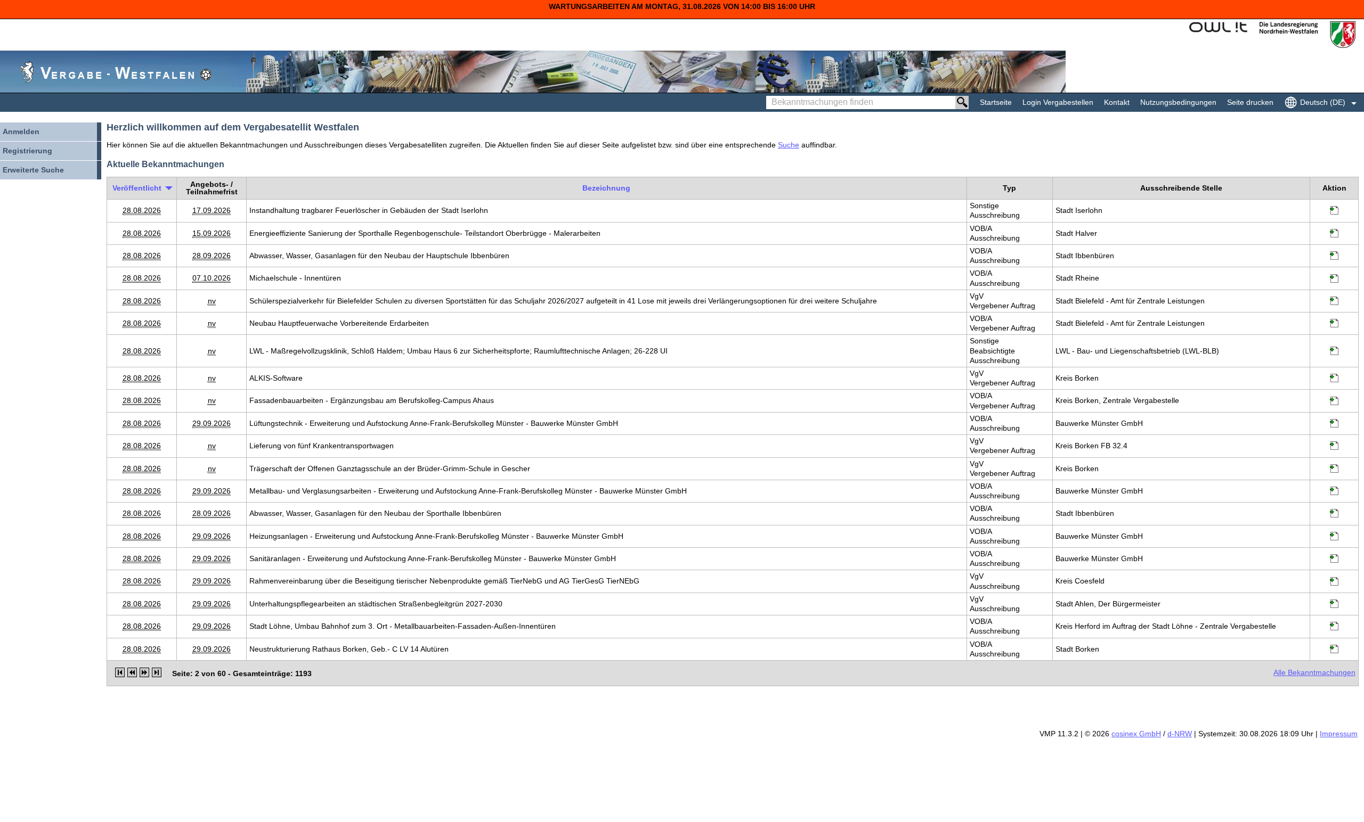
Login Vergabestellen (1057, 102)
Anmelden (21, 131)
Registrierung (27, 150)
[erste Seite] (120, 672)
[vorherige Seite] (132, 672)
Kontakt (1117, 102)
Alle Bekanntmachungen (1314, 672)
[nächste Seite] (144, 672)
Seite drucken (1250, 102)
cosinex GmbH (1136, 733)
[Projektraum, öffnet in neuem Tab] (1334, 212)
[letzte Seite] (156, 672)
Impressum (1339, 733)
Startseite (996, 102)
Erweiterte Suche (33, 170)
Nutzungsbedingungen (1178, 102)
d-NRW (1179, 733)
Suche (788, 145)
